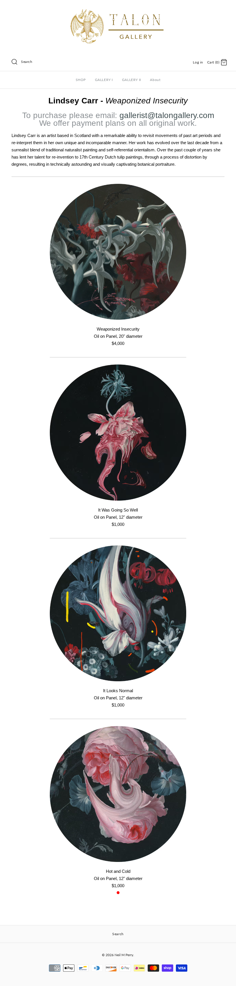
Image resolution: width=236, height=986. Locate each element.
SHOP (81, 80)
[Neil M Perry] (118, 9)
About (155, 80)
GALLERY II (131, 80)
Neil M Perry (124, 955)
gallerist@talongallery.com (166, 115)
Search (27, 61)
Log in (198, 62)
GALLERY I (104, 80)
